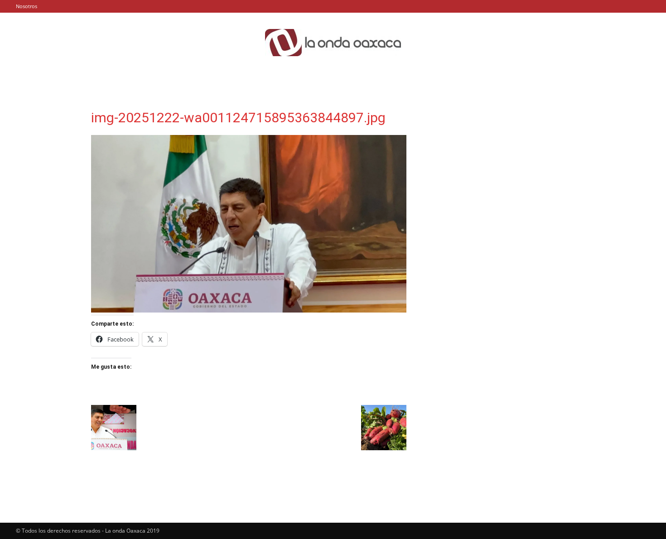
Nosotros (26, 6)
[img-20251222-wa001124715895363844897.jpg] (248, 310)
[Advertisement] (501, 169)
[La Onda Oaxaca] (333, 42)
